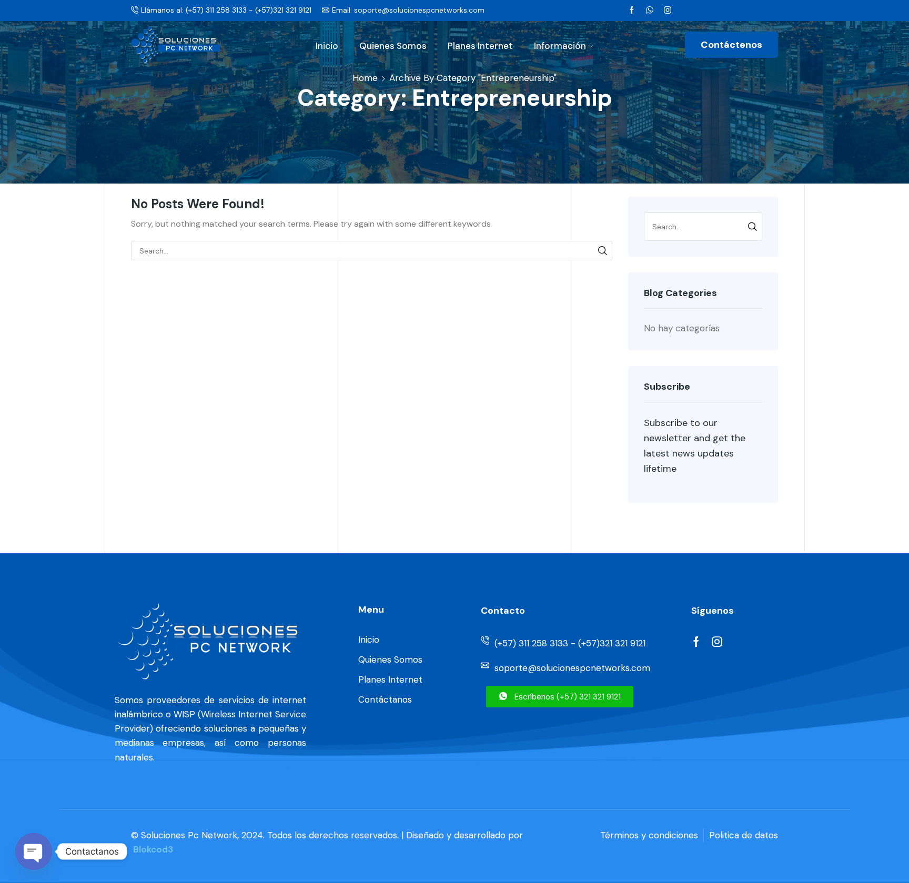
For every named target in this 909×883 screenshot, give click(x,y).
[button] (559, 696)
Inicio (327, 46)
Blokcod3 (153, 849)
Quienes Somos (393, 46)
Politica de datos (743, 835)
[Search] (602, 250)
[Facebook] (631, 10)
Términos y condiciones (649, 835)
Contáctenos (731, 44)
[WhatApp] (649, 10)
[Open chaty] (33, 851)
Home (365, 78)
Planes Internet (480, 46)
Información (560, 46)
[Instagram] (667, 10)
